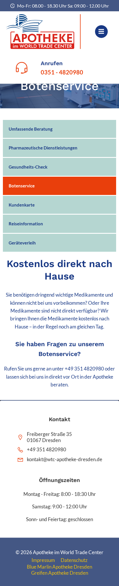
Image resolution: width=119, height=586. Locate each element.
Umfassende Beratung (31, 129)
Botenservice (22, 185)
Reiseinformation (26, 223)
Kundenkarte (22, 204)
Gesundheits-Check (28, 166)
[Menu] (101, 31)
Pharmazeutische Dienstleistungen (43, 147)
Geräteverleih (22, 242)
